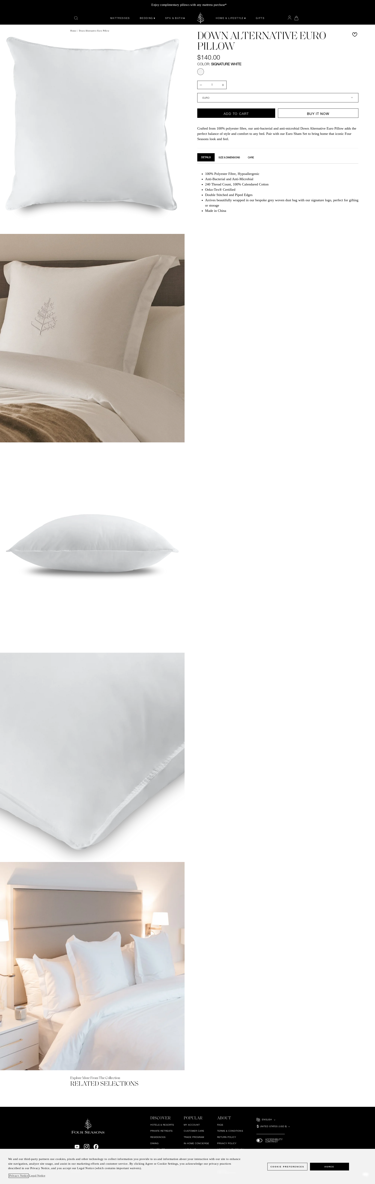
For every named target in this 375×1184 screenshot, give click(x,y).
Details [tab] (206, 157)
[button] (354, 34)
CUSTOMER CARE (194, 1131)
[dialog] (187, 1166)
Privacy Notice (18, 1175)
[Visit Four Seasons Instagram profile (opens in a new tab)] (86, 1146)
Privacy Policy (227, 1143)
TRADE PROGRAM (194, 1137)
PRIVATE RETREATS (161, 1131)
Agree (329, 1166)
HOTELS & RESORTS (162, 1124)
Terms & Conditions (230, 1131)
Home (73, 31)
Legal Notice (37, 1175)
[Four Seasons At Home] (200, 18)
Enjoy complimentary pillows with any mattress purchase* (189, 4)
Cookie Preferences (287, 1166)
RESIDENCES (158, 1137)
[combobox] (277, 98)
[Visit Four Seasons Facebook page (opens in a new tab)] (96, 1146)
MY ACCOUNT (192, 1124)
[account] (289, 18)
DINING (154, 1143)
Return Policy (226, 1137)
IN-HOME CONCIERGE (196, 1143)
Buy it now (318, 114)
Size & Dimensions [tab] (229, 157)
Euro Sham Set (296, 134)
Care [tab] (251, 157)
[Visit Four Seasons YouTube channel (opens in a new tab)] (77, 1146)
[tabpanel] (277, 192)
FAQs (220, 1124)
